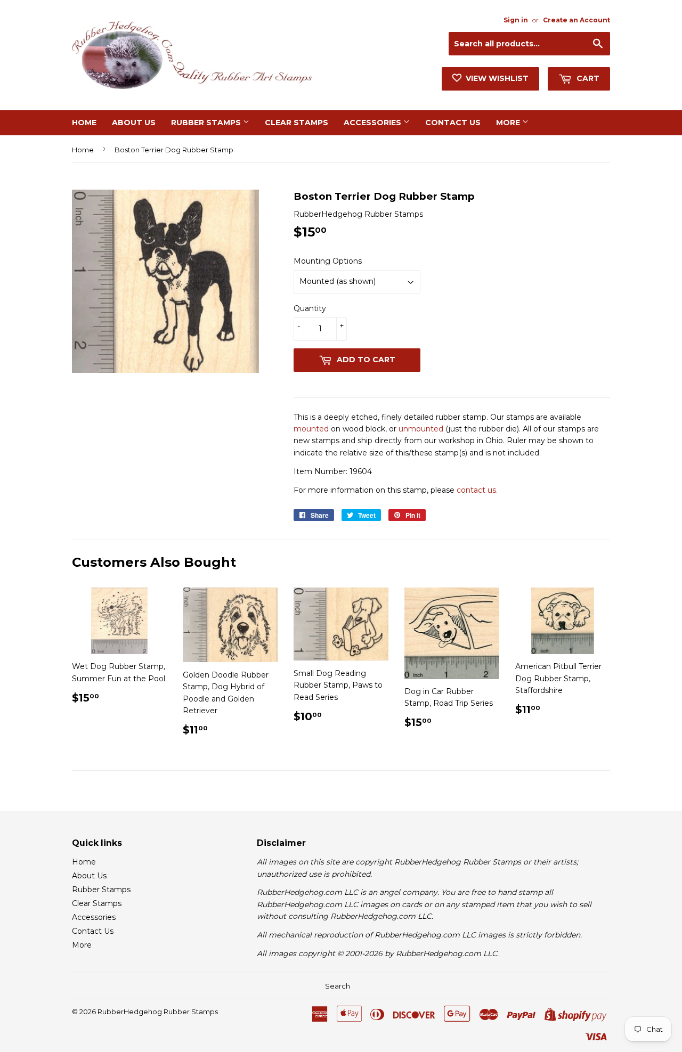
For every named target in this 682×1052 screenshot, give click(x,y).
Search (337, 986)
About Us (134, 122)
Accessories (373, 122)
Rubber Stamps (207, 122)
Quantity (310, 308)
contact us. (477, 490)
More (509, 122)
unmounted (421, 429)
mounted (311, 429)
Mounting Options (328, 261)
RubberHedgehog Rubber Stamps (158, 1011)
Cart (586, 78)
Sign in (516, 20)
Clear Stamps (296, 122)
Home (84, 122)
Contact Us (453, 122)
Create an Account (576, 20)
